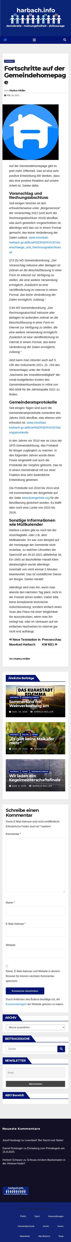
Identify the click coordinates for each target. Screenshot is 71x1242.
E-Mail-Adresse (16, 923)
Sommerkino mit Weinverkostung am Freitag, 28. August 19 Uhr (34, 705)
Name (10, 902)
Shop (60, 1236)
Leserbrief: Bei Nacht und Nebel (44, 1140)
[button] (65, 39)
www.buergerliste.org (36, 497)
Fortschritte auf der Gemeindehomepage (35, 75)
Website (10, 945)
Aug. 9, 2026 (19, 786)
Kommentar (13, 834)
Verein (60, 1226)
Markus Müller (17, 90)
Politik (25, 735)
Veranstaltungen (30, 697)
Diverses (9, 61)
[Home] (5, 39)
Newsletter (25, 1236)
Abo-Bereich (44, 1236)
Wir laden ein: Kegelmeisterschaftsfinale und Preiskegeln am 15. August (34, 781)
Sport (35, 735)
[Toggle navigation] (34, 40)
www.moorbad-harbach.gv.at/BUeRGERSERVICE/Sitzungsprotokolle (35, 427)
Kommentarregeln (16, 1004)
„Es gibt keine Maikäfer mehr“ (31, 741)
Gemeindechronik (26, 1226)
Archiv (46, 1226)
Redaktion (40, 749)
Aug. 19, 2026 (20, 712)
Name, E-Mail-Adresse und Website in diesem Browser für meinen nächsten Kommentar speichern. (33, 976)
